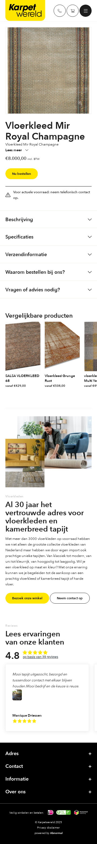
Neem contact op (70, 598)
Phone (60, 11)
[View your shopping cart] (73, 11)
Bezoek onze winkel (27, 598)
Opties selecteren (37, 386)
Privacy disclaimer (48, 827)
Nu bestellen (21, 173)
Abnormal (56, 833)
